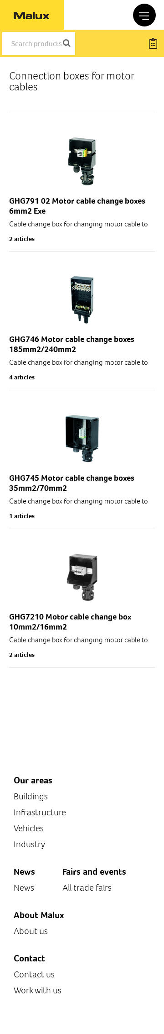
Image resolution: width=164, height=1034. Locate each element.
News (24, 888)
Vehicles (29, 828)
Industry (29, 844)
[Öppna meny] (144, 15)
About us (31, 931)
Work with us (38, 990)
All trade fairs (87, 888)
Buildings (31, 796)
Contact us (34, 974)
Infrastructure (40, 812)
